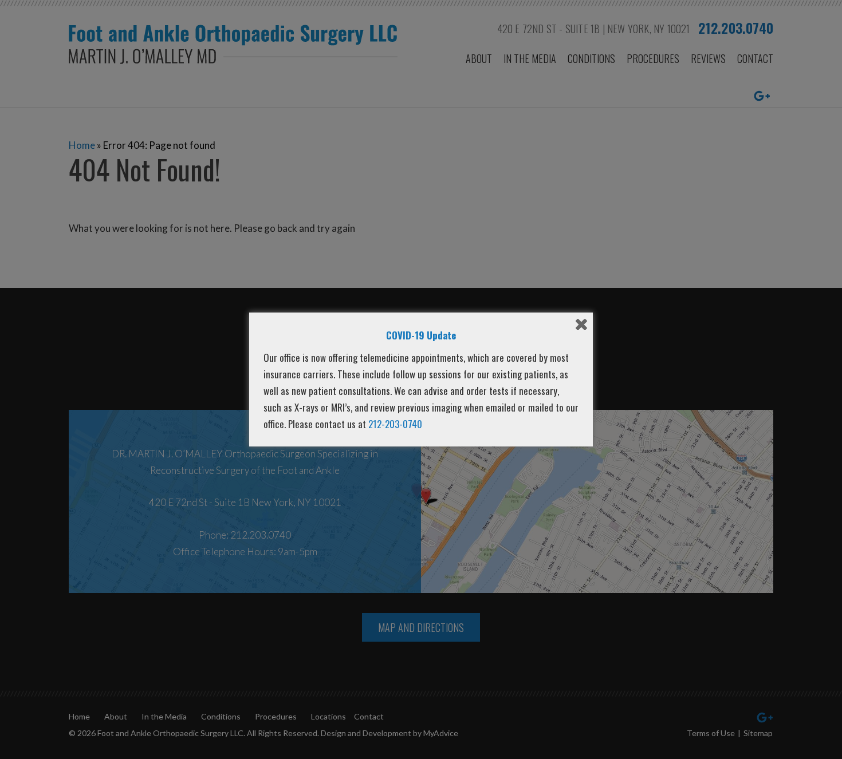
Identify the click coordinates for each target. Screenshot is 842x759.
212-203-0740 (395, 424)
